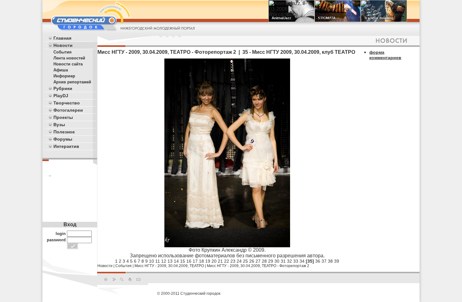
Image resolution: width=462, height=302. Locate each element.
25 (245, 261)
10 (151, 261)
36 (317, 261)
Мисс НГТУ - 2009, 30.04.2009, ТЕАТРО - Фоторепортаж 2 (258, 266)
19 (207, 261)
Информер (64, 76)
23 (232, 261)
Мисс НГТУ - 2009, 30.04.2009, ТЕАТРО (169, 266)
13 (170, 261)
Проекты (63, 117)
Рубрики (62, 88)
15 (182, 261)
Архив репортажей (72, 82)
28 (264, 261)
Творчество (66, 102)
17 (195, 261)
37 (324, 261)
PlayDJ (60, 95)
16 (188, 261)
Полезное (64, 131)
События (62, 52)
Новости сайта (68, 64)
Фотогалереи (68, 110)
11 (157, 261)
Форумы (62, 139)
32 (289, 261)
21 (220, 261)
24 (239, 261)
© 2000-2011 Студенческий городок (188, 293)
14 (176, 261)
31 (283, 261)
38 (330, 261)
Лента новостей (69, 58)
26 (251, 261)
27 (258, 261)
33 (295, 261)
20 (214, 261)
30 (276, 261)
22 (226, 261)
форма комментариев (385, 55)
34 (302, 261)
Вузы (59, 124)
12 (163, 261)
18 (201, 261)
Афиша (60, 70)
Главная (62, 38)
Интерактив (66, 146)
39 (336, 261)
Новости (63, 45)
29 (270, 261)
